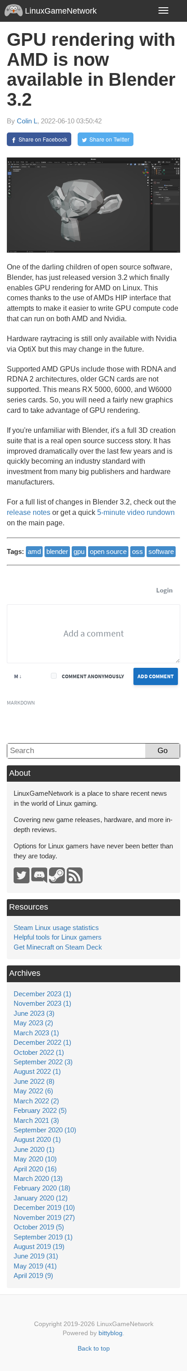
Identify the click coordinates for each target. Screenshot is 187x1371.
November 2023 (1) (42, 1003)
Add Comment (156, 676)
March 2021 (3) (36, 1120)
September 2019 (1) (43, 1237)
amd (34, 551)
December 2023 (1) (42, 994)
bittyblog (110, 1333)
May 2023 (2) (33, 1023)
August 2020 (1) (37, 1139)
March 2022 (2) (36, 1101)
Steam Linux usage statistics (56, 927)
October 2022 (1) (39, 1052)
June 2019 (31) (36, 1256)
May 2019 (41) (35, 1266)
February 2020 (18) (42, 1188)
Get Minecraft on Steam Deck (58, 947)
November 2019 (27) (44, 1217)
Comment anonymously (93, 676)
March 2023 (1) (36, 1033)
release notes (28, 512)
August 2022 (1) (37, 1071)
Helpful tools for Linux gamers (58, 937)
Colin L (27, 121)
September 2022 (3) (43, 1062)
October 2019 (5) (39, 1227)
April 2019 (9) (33, 1275)
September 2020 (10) (45, 1130)
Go (162, 750)
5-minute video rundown (136, 512)
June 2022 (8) (34, 1081)
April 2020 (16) (35, 1169)
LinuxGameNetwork (60, 10)
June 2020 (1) (34, 1149)
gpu (79, 551)
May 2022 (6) (33, 1091)
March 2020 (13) (38, 1178)
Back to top (94, 1348)
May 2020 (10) (35, 1159)
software (161, 551)
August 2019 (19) (39, 1246)
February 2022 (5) (40, 1110)
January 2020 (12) (41, 1198)
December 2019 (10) (44, 1207)
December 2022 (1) (42, 1042)
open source (108, 551)
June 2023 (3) (34, 1013)
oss (137, 551)
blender (57, 551)
